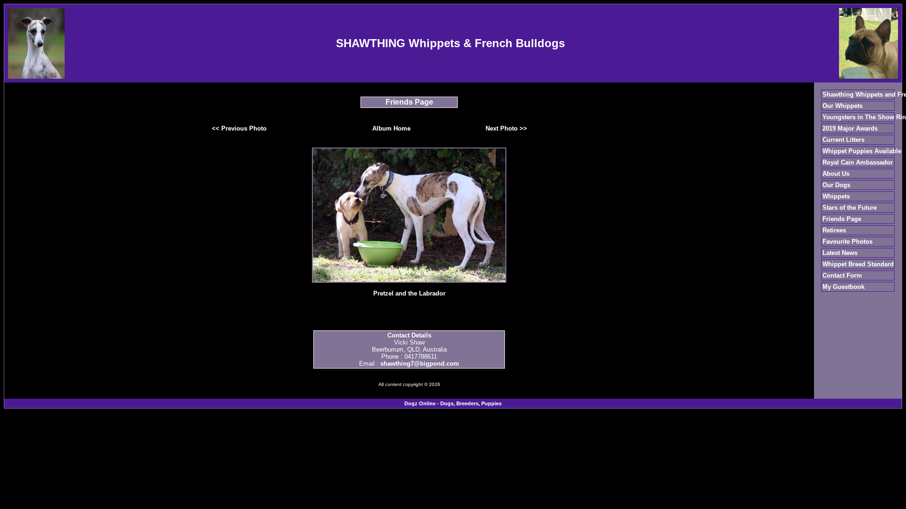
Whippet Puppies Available (861, 151)
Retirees (834, 230)
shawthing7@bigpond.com (419, 363)
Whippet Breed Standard (858, 264)
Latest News (839, 252)
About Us (835, 173)
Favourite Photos (847, 241)
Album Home (391, 128)
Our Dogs (836, 185)
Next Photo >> (506, 128)
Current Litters (843, 139)
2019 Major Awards (850, 128)
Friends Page (841, 218)
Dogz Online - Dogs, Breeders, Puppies (453, 403)
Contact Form (842, 275)
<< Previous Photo (239, 128)
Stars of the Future (849, 207)
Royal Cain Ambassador (857, 162)
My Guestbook (843, 286)
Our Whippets (842, 105)
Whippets (836, 196)
